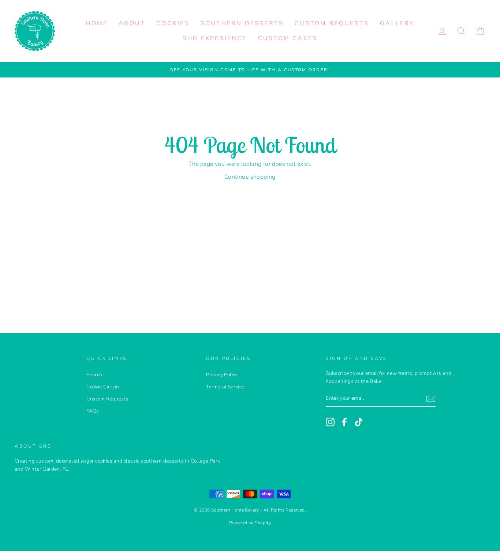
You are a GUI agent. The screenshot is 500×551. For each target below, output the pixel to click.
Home (97, 23)
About (132, 23)
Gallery (397, 23)
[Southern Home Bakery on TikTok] (358, 422)
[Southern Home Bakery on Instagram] (330, 422)
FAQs (92, 410)
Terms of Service (225, 386)
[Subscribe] (431, 399)
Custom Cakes (287, 38)
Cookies (172, 23)
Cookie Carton (102, 386)
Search (94, 374)
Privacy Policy (222, 374)
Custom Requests (332, 23)
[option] (250, 70)
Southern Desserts (242, 23)
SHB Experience (215, 38)
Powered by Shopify (250, 523)
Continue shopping (250, 177)
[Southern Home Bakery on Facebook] (344, 422)
